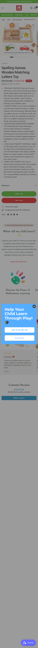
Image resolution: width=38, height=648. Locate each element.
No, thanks (19, 338)
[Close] (34, 306)
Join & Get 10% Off (20, 330)
